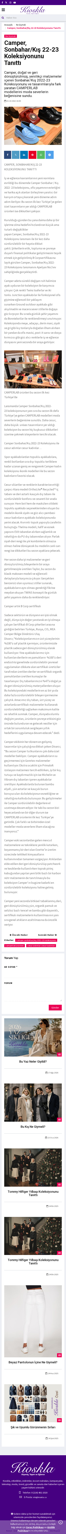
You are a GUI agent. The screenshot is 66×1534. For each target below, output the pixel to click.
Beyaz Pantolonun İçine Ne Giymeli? (33, 1362)
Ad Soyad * (10, 967)
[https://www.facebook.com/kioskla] (2, 2)
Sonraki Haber (46, 935)
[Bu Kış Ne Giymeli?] (33, 1102)
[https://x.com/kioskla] (6, 2)
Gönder (55, 1007)
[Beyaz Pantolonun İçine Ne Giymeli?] (33, 1320)
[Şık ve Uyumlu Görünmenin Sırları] (33, 1403)
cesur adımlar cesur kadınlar (41, 945)
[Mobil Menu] (3, 9)
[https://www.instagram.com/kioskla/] (10, 2)
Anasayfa (8, 24)
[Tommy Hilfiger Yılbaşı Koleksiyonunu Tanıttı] (33, 1167)
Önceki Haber (20, 935)
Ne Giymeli (21, 24)
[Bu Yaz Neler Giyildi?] (33, 1037)
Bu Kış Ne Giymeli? (33, 1126)
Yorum (8, 983)
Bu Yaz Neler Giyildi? (33, 1061)
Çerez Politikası (35, 1527)
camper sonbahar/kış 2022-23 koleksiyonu (36, 940)
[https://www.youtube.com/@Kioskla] (15, 2)
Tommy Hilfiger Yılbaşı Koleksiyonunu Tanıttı (33, 1193)
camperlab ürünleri (14, 945)
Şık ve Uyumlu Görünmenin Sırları (33, 1427)
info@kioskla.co (40, 1497)
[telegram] (50, 155)
